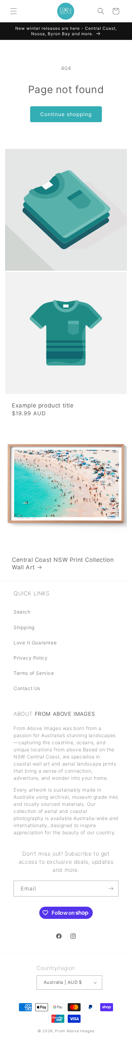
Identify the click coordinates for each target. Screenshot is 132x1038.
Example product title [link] (43, 405)
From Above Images (74, 1031)
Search (22, 612)
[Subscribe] (110, 889)
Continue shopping (66, 114)
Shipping (24, 627)
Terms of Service (34, 673)
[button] (13, 11)
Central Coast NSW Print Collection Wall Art (63, 563)
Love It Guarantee (35, 642)
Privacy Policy (30, 658)
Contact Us (27, 688)
